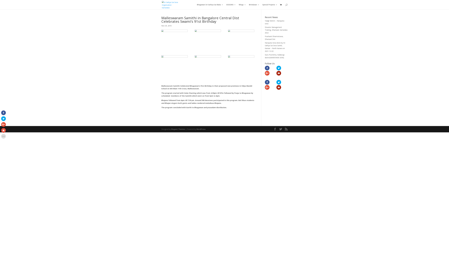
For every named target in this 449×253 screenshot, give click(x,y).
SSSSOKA (229, 5)
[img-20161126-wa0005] (208, 64)
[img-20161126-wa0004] (174, 64)
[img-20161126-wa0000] (174, 39)
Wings (241, 5)
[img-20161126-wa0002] (241, 39)
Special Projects (268, 5)
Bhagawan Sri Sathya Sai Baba (209, 5)
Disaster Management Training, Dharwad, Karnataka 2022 (276, 30)
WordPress (201, 129)
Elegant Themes (178, 129)
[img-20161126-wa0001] (208, 39)
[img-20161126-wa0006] (241, 64)
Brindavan (253, 5)
